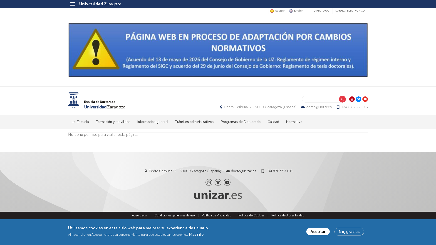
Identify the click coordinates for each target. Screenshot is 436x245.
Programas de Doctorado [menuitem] (240, 121)
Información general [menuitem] (152, 121)
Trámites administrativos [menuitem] (194, 121)
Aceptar (318, 231)
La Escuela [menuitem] (80, 121)
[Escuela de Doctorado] (96, 100)
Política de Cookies (251, 215)
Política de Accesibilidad (287, 215)
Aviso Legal (139, 215)
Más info (196, 234)
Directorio (321, 10)
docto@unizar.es (319, 107)
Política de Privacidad (216, 215)
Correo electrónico (350, 10)
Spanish (280, 10)
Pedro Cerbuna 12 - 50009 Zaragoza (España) (260, 107)
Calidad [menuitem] (273, 121)
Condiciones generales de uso (174, 215)
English (298, 10)
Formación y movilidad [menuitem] (113, 121)
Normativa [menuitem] (294, 121)
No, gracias (349, 231)
